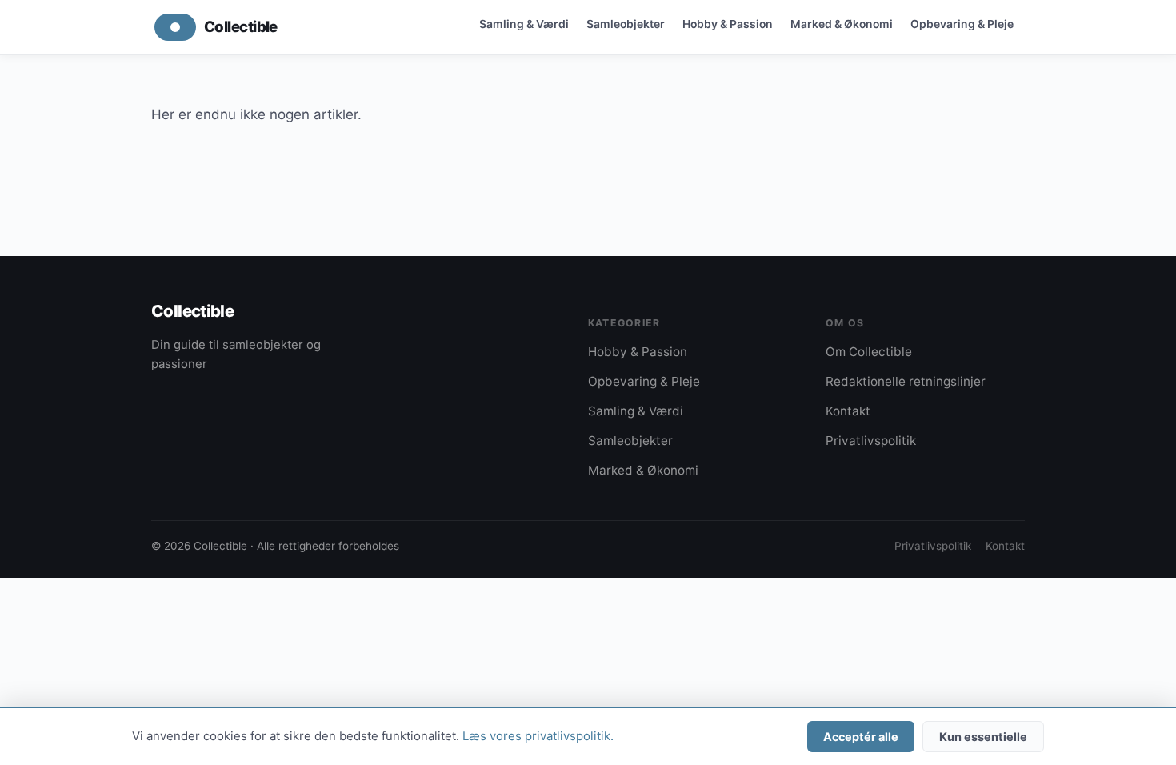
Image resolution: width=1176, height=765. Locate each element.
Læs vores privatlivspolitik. (538, 736)
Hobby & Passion (727, 23)
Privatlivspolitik (871, 440)
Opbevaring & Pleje (962, 23)
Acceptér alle (860, 736)
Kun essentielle (983, 736)
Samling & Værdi (524, 23)
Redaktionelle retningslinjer (906, 381)
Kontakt (848, 411)
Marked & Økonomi (841, 23)
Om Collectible (869, 351)
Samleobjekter (625, 23)
